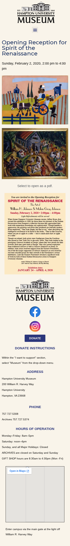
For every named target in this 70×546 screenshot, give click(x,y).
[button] (35, 30)
